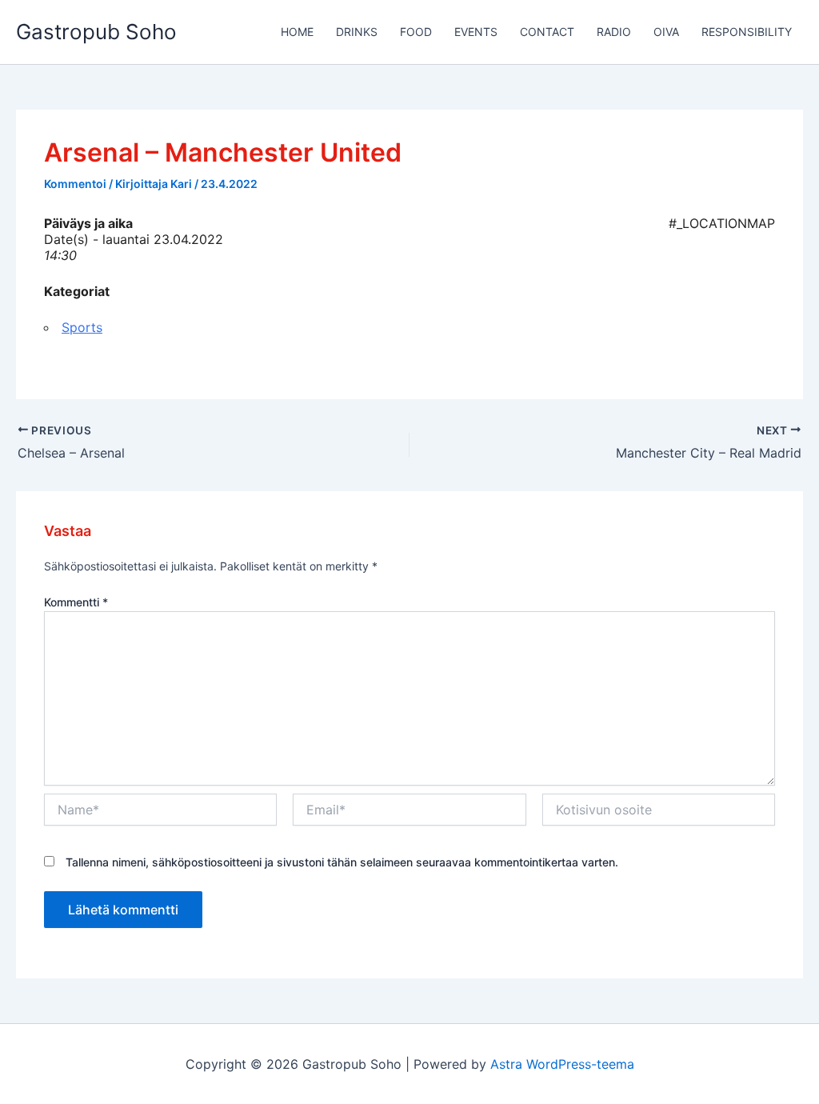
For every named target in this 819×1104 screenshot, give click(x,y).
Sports (82, 327)
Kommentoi (75, 183)
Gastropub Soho (96, 31)
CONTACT (547, 31)
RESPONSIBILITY (746, 31)
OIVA (666, 31)
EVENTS (475, 31)
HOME (297, 31)
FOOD (416, 31)
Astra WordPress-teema (562, 1064)
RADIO (614, 31)
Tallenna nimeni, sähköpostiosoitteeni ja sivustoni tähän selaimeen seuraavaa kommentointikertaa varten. (342, 862)
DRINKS (357, 31)
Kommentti (76, 602)
